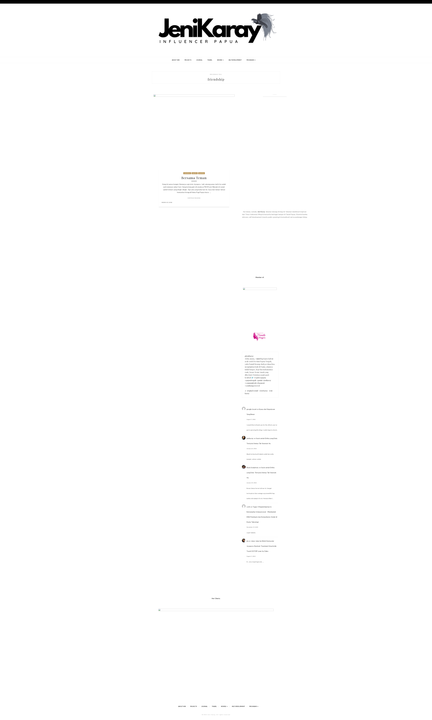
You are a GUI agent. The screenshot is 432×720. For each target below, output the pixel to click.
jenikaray (250, 438)
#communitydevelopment (255, 383)
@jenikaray (249, 356)
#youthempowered (252, 386)
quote (194, 173)
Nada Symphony (253, 467)
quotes (201, 173)
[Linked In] (225, 202)
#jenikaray (267, 380)
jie (247, 541)
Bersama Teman (194, 178)
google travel (251, 409)
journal (187, 173)
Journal (199, 60)
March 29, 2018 (167, 202)
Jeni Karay (261, 212)
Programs (250, 60)
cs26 (248, 507)
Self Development (235, 60)
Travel (209, 60)
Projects (188, 60)
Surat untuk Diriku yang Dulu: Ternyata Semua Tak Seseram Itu (261, 473)
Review (220, 60)
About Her (176, 60)
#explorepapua (260, 378)
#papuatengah (250, 380)
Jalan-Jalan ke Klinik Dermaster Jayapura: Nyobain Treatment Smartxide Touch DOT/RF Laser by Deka (261, 546)
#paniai (259, 380)
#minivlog (259, 359)
